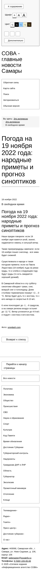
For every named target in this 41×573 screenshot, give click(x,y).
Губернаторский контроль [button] (15, 453)
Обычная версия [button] (11, 106)
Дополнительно (15, 40)
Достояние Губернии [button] (13, 447)
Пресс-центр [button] (9, 528)
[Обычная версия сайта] (18, 34)
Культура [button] (7, 430)
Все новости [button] (9, 378)
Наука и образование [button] (13, 418)
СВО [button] (5, 412)
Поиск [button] (6, 94)
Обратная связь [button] (11, 82)
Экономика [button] (8, 394)
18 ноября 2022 (9, 199)
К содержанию (14, 6)
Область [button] (7, 471)
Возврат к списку (15, 339)
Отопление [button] (8, 494)
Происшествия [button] (10, 406)
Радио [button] (6, 516)
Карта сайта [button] (9, 88)
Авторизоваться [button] (11, 100)
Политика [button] (8, 389)
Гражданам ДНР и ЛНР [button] (14, 465)
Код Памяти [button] (9, 435)
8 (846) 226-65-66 (22, 561)
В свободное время (15, 125)
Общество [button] (8, 400)
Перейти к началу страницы (15, 366)
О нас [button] (6, 540)
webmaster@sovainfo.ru (20, 558)
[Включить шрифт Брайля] (6, 34)
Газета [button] (6, 522)
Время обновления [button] (12, 441)
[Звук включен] (12, 34)
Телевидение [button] (9, 510)
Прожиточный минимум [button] (14, 488)
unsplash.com (14, 327)
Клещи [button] (6, 500)
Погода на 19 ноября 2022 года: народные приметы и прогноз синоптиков (19, 160)
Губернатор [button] (8, 476)
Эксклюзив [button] (8, 482)
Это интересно (21, 119)
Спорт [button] (6, 424)
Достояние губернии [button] (13, 534)
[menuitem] (20, 82)
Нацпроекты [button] (9, 459)
